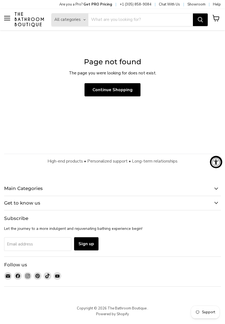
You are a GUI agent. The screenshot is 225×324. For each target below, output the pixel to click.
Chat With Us (169, 4)
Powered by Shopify (112, 314)
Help (217, 4)
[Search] (200, 19)
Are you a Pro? (85, 4)
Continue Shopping (112, 90)
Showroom (196, 4)
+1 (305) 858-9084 (135, 4)
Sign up (86, 244)
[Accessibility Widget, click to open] (216, 162)
